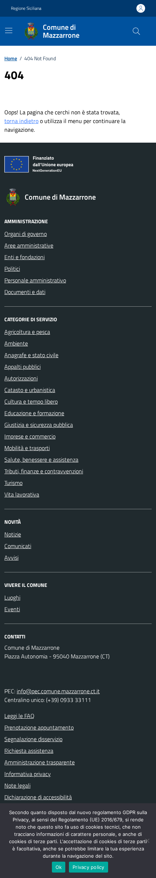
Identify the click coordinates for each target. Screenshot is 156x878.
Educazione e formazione (34, 413)
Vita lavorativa (21, 494)
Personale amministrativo (35, 280)
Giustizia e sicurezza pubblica (38, 424)
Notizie (12, 534)
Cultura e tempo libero (31, 401)
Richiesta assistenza (28, 750)
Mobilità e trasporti (27, 448)
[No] (147, 840)
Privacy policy (88, 867)
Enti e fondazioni (24, 257)
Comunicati (17, 546)
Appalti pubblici (22, 366)
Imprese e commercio (30, 436)
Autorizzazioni (21, 378)
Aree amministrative (28, 245)
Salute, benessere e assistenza (41, 459)
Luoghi (12, 597)
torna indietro (21, 121)
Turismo (13, 482)
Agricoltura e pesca (27, 331)
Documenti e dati (24, 291)
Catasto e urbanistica (29, 389)
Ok (59, 867)
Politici (12, 268)
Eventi (12, 609)
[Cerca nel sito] (136, 31)
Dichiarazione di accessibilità (38, 797)
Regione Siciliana (26, 8)
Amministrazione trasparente (39, 762)
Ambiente (16, 343)
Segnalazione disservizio (33, 739)
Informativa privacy (27, 773)
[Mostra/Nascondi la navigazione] (8, 30)
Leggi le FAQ (19, 715)
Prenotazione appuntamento (39, 727)
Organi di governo (25, 233)
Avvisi (11, 557)
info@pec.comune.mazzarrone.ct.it (58, 691)
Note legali (17, 785)
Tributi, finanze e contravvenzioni (43, 471)
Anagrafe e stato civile (31, 355)
